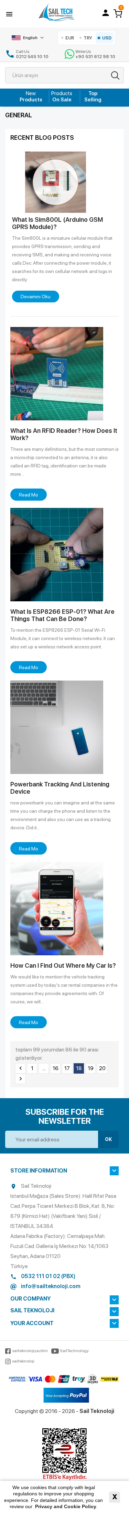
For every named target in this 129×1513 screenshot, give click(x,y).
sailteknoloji (23, 1361)
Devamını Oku (36, 296)
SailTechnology (74, 1350)
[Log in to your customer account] (105, 13)
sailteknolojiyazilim (30, 1350)
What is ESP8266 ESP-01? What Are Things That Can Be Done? (62, 615)
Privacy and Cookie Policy (65, 1506)
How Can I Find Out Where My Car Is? (63, 965)
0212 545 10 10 (32, 56)
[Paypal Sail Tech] (66, 1395)
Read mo (28, 495)
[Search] (115, 75)
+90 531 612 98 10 (95, 56)
